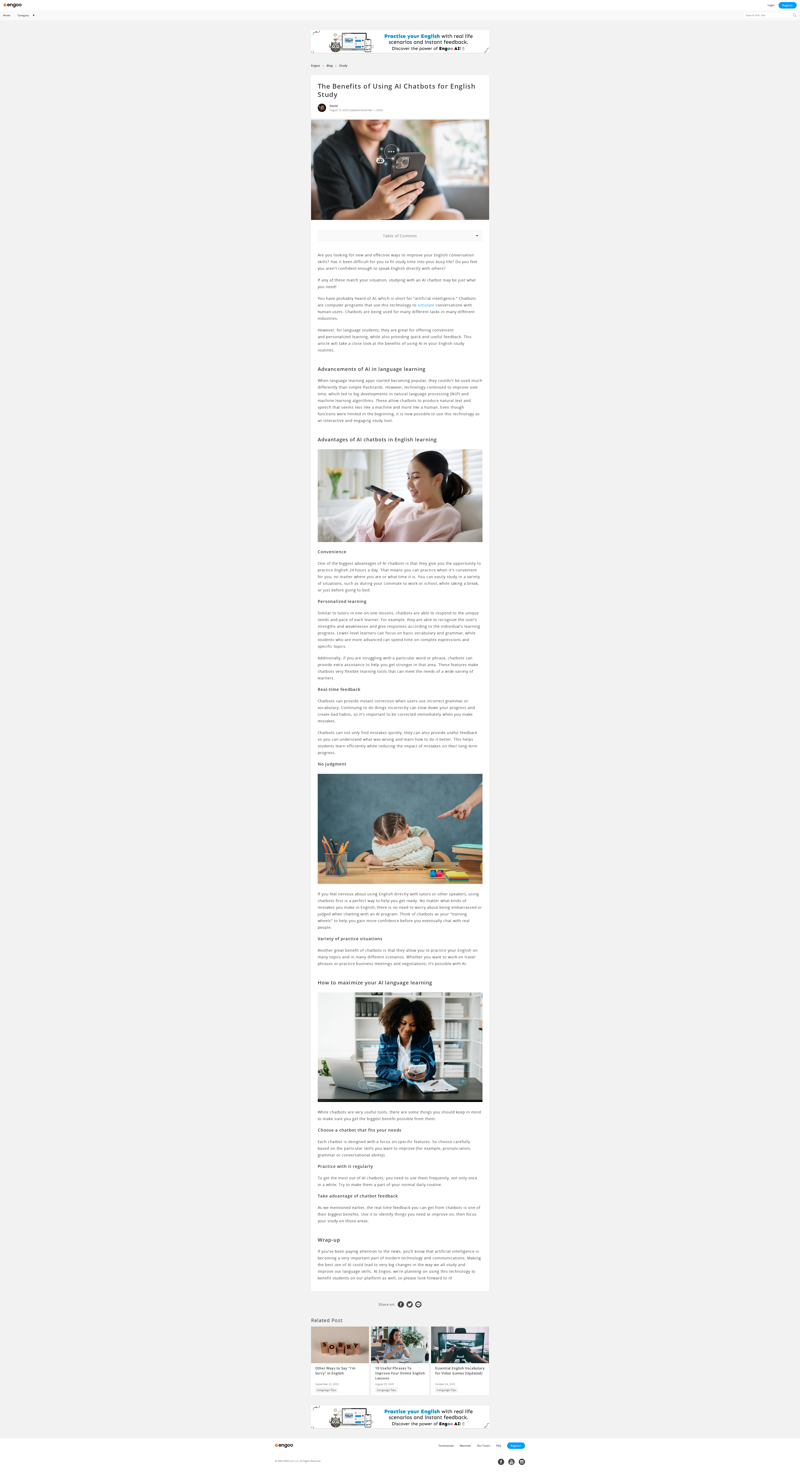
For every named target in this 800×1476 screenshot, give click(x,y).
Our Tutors (483, 1445)
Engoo (315, 66)
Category (23, 15)
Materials (465, 1445)
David (334, 106)
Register (787, 5)
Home (7, 15)
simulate (426, 305)
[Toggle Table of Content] (400, 236)
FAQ (498, 1445)
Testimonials (446, 1445)
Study (343, 66)
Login (771, 5)
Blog (329, 66)
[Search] (794, 15)
